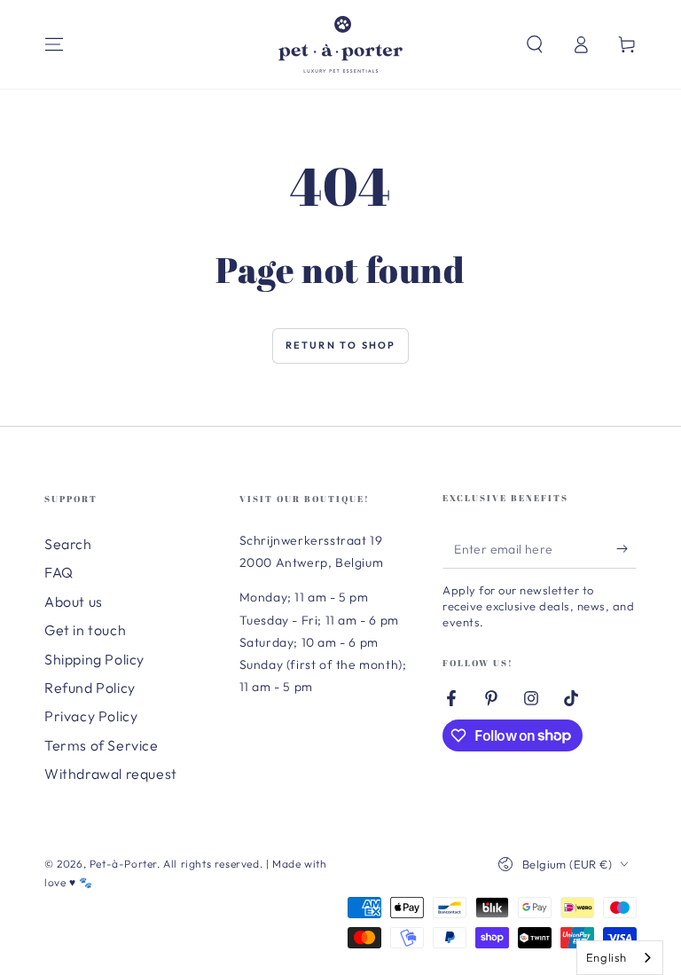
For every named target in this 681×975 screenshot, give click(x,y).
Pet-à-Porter (123, 863)
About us (73, 601)
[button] (535, 44)
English (606, 957)
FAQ (59, 572)
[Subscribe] (626, 548)
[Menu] (54, 44)
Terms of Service (101, 745)
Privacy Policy (90, 716)
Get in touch (85, 630)
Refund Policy (90, 687)
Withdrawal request (110, 773)
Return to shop (341, 345)
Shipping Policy (94, 659)
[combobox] (619, 957)
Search (68, 544)
